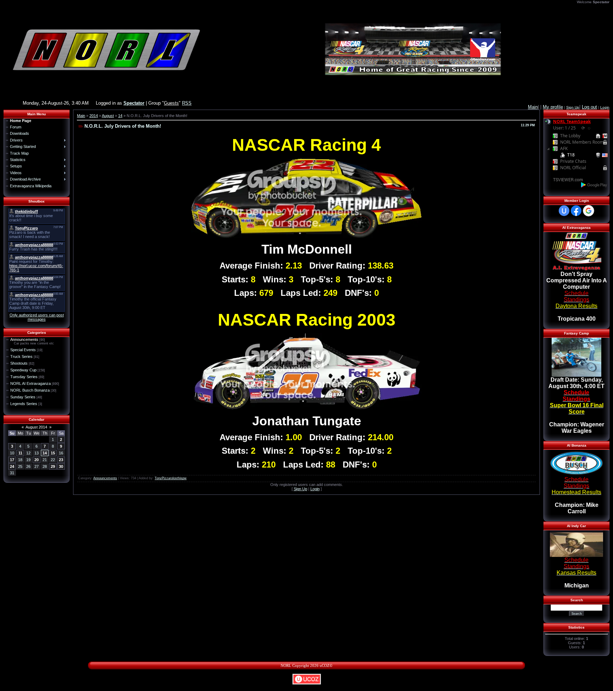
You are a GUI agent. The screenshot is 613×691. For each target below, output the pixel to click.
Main (81, 116)
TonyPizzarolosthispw (171, 478)
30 (61, 466)
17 (12, 460)
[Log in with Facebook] (576, 210)
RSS (187, 103)
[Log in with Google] (588, 210)
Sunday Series (22, 397)
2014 (93, 116)
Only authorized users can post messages (37, 317)
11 (20, 453)
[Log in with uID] (564, 210)
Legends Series (23, 404)
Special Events (23, 350)
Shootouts (19, 363)
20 (36, 460)
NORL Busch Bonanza (30, 390)
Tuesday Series (24, 377)
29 (53, 466)
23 (61, 460)
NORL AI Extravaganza (30, 383)
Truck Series (21, 356)
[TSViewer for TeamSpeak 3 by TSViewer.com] (565, 179)
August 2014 (36, 427)
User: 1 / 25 (564, 128)
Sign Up (572, 107)
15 (53, 453)
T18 (571, 155)
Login (604, 107)
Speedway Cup (23, 370)
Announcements (24, 339)
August (108, 116)
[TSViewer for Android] (594, 185)
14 (45, 453)
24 (12, 466)
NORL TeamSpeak (572, 121)
